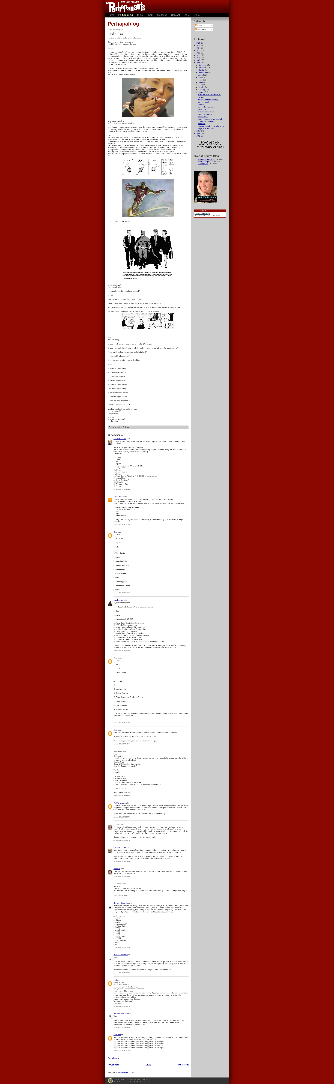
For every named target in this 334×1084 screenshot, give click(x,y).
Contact (175, 15)
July (200, 77)
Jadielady (117, 1035)
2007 (198, 131)
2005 (198, 136)
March (201, 87)
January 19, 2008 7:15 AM (122, 876)
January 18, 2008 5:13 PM (122, 840)
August (201, 75)
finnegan (201, 104)
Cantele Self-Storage (202, 214)
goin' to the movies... (206, 107)
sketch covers (203, 164)
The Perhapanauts (124, 6)
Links (197, 15)
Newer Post (113, 1065)
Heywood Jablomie (121, 903)
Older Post (183, 1065)
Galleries (162, 15)
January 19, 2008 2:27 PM (122, 947)
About (150, 15)
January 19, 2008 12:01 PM (122, 896)
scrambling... (203, 117)
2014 (198, 48)
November (203, 68)
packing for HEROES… (206, 160)
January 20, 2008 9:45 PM (122, 1051)
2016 (198, 43)
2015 (198, 45)
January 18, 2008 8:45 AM (122, 525)
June (201, 80)
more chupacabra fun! (206, 112)
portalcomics (118, 600)
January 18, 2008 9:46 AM (122, 744)
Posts (199, 25)
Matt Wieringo (119, 803)
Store (187, 15)
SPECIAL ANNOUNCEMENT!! (209, 95)
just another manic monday (208, 100)
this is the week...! (205, 114)
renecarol (117, 824)
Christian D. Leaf (120, 439)
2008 (198, 63)
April (200, 85)
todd (115, 980)
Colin (115, 532)
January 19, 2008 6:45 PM (122, 1006)
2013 (198, 50)
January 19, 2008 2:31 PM (122, 973)
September (203, 72)
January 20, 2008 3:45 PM (122, 1027)
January (202, 92)
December (203, 65)
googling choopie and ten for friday (211, 126)
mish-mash (202, 109)
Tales (140, 15)
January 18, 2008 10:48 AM (122, 795)
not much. (201, 97)
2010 (198, 58)
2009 (198, 60)
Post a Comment (114, 1058)
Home (111, 15)
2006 (198, 133)
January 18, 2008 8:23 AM (122, 489)
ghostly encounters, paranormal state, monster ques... (210, 120)
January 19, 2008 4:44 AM (122, 861)
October (202, 70)
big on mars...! (203, 102)
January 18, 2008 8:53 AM (122, 650)
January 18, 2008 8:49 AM (122, 593)
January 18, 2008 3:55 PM (122, 817)
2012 (198, 53)
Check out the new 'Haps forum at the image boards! (210, 144)
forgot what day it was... (207, 129)
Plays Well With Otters (110, 1080)
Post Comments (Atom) (127, 1072)
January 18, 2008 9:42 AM (122, 723)
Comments (201, 29)
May (200, 82)
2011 (198, 55)
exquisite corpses (204, 162)
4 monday (201, 124)
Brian (115, 658)
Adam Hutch (118, 497)
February (202, 90)
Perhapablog (125, 15)
